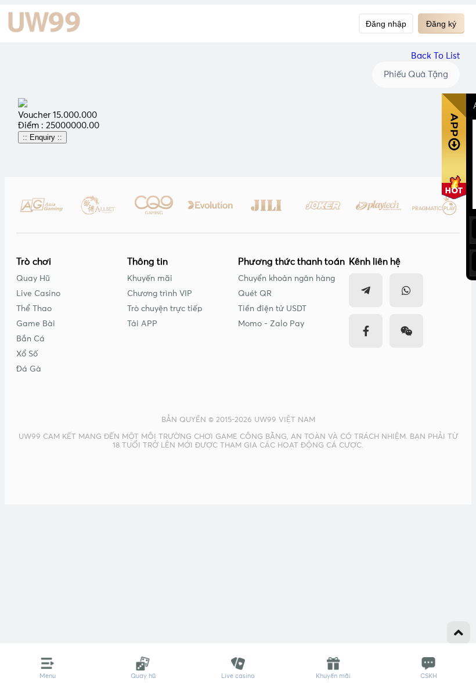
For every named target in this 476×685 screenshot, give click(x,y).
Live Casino (38, 294)
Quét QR (255, 294)
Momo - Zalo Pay (271, 324)
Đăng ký (441, 23)
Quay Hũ (33, 279)
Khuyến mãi (149, 279)
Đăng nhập (386, 23)
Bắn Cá (30, 339)
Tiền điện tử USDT (272, 309)
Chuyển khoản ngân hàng (286, 279)
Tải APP (142, 324)
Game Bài (35, 324)
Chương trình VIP (159, 294)
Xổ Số (27, 354)
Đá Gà (28, 369)
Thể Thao (34, 309)
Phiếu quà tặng (416, 74)
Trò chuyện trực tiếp (165, 309)
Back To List (435, 56)
